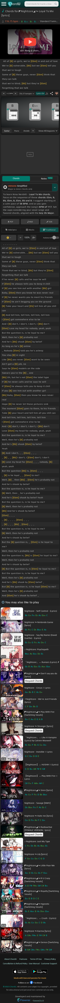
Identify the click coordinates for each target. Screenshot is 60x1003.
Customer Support (49, 963)
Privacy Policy (50, 959)
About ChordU (10, 959)
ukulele (26, 131)
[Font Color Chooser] (8, 237)
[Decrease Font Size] (20, 237)
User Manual (34, 963)
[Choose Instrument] (33, 131)
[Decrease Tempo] (3, 93)
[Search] (55, 4)
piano (16, 131)
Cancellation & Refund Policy (15, 963)
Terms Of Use (36, 959)
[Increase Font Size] (33, 237)
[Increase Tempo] (15, 93)
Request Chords (33, 680)
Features (23, 959)
